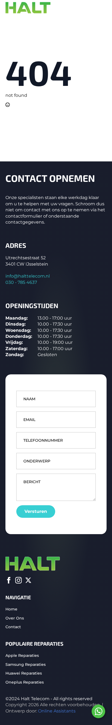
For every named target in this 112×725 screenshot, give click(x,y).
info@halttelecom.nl (27, 276)
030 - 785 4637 (21, 282)
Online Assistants (57, 711)
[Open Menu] (102, 8)
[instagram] (18, 580)
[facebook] (8, 580)
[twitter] (28, 580)
